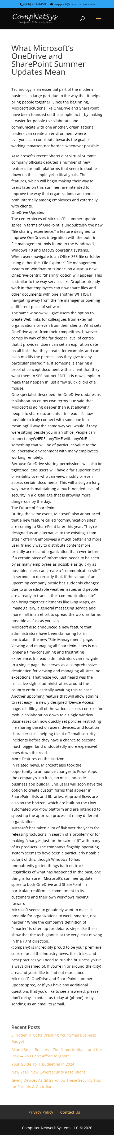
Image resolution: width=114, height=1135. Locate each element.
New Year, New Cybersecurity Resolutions (48, 1072)
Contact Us (70, 1112)
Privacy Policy (40, 1112)
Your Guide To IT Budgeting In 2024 (42, 1064)
